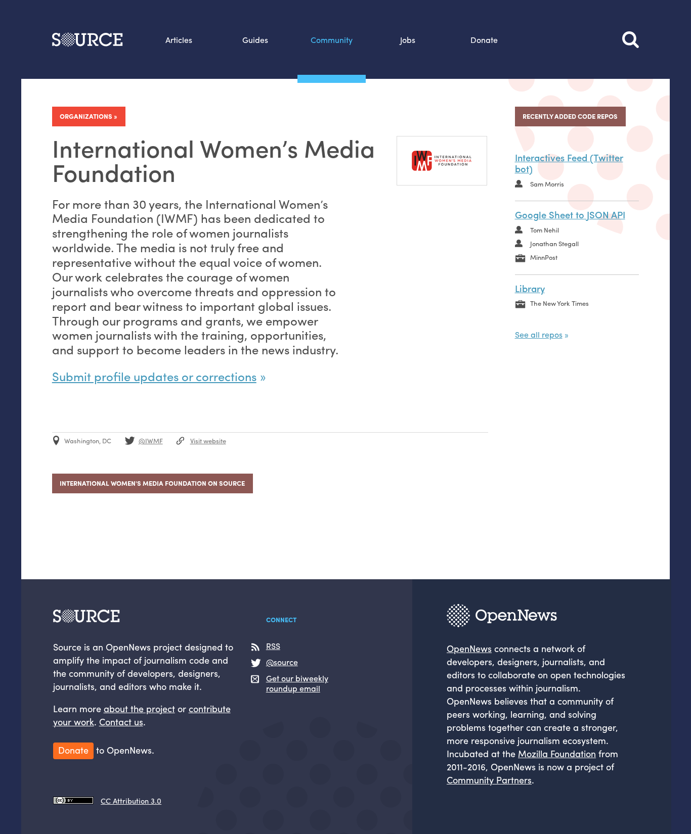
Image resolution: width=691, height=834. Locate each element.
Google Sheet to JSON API (570, 214)
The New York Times (559, 303)
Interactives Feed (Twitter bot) (569, 163)
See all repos (539, 334)
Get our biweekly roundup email (297, 683)
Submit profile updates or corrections (154, 376)
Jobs (407, 39)
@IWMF (151, 440)
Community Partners (489, 779)
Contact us (121, 721)
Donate (484, 39)
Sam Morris (547, 184)
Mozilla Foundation (557, 753)
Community (332, 39)
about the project (139, 708)
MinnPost (543, 257)
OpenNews (469, 648)
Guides (255, 39)
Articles (178, 39)
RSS (273, 646)
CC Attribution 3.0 (131, 800)
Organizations (86, 116)
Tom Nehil (544, 230)
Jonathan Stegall (554, 243)
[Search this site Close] (630, 39)
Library (530, 288)
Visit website (208, 440)
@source (282, 662)
